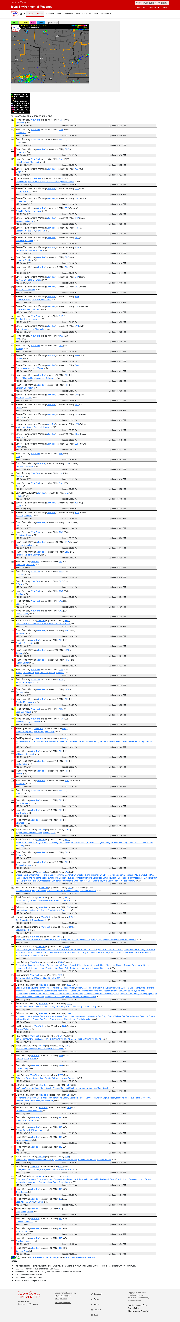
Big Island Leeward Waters (39, 1159)
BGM (77, 247)
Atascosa (56, 1169)
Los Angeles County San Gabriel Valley (65, 1006)
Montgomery (39, 378)
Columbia (20, 211)
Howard (46, 427)
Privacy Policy (133, 1308)
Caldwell (19, 299)
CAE (61, 129)
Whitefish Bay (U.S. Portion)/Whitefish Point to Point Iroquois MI (43, 900)
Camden (19, 387)
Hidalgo (19, 495)
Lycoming (37, 211)
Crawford (20, 1221)
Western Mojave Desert (26, 1097)
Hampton (35, 319)
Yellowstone (29, 289)
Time (33, 22)
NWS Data (80, 13)
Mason (30, 1211)
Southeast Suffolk (23, 890)
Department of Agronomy (28, 1304)
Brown (31, 1201)
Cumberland (21, 309)
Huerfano (20, 152)
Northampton (21, 763)
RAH (61, 119)
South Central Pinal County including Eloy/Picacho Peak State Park (73, 990)
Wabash (19, 1058)
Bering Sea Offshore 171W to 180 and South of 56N (38, 977)
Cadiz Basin (42, 1097)
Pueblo (28, 260)
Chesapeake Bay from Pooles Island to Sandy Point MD (40, 874)
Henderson (20, 968)
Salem (18, 803)
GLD (77, 355)
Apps (29, 13)
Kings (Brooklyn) (39, 890)
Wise (140, 965)
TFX (76, 227)
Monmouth (20, 564)
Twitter (96, 1299)
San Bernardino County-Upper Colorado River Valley (71, 1097)
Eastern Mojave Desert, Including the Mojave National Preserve (122, 1097)
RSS (96, 1314)
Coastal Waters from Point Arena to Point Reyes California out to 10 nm (77, 952)
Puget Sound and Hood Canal (29, 832)
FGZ (69, 907)
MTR (67, 946)
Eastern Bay (70, 874)
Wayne (39, 250)
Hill (60, 965)
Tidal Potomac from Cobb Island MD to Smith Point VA (130, 874)
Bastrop (27, 299)
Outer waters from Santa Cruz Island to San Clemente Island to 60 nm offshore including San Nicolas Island (62, 1179)
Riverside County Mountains (57, 1038)
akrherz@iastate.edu (63, 1302)
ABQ (61, 139)
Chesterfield (21, 132)
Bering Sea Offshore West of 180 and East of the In (38, 939)
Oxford (18, 407)
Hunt (56, 965)
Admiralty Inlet (49, 832)
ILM (60, 473)
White (26, 1058)
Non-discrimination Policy (138, 1305)
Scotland (25, 162)
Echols (19, 613)
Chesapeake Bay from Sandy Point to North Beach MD (111, 880)
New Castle (21, 813)
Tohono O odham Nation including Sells (101, 993)
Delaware (50, 378)
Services (93, 13)
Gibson (19, 1068)
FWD (60, 962)
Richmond (34, 162)
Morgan (24, 1201)
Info (58, 13)
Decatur (19, 358)
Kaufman (28, 965)
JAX (61, 345)
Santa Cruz (20, 535)
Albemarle (39, 328)
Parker (50, 965)
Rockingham (28, 682)
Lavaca (63, 1078)
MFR (64, 728)
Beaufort (19, 319)
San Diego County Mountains (84, 1016)
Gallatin (33, 1058)
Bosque (127, 965)
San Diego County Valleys (109, 1016)
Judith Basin (29, 230)
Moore (52, 672)
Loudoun (19, 417)
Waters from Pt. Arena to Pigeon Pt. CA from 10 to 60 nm (98, 949)
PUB (67, 149)
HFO (67, 1156)
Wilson (64, 1169)
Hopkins (95, 968)
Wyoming (29, 240)
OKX (70, 887)
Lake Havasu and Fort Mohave (29, 1110)
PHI (61, 178)
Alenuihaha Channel (87, 1159)
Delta (72, 968)
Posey (25, 1068)
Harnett (19, 672)
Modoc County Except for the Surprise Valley (35, 731)
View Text (35, 119)
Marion (19, 603)
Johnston (44, 672)
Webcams (105, 13)
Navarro (119, 965)
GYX (77, 404)
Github (96, 1304)
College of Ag (23, 1301)
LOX (71, 926)
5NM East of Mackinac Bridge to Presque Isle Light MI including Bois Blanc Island (51, 842)
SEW (67, 829)
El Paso (19, 584)
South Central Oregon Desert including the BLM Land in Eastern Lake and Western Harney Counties (109, 741)
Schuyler (39, 1201)
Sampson (20, 122)
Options (41, 22)
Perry (38, 309)
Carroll (30, 427)
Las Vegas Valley (23, 1087)
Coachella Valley (84, 1019)
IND (60, 1117)
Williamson (20, 1078)
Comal (18, 1169)
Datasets (49, 13)
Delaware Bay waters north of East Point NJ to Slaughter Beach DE (45, 181)
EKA (67, 620)
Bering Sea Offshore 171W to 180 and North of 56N (113, 939)
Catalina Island (22, 929)
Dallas (36, 965)
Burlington (28, 387)
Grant (25, 201)
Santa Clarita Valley (24, 1006)
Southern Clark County (99, 1087)
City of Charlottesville (25, 328)
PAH (61, 1055)
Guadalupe (46, 299)
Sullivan (28, 211)
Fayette (47, 1078)
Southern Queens (71, 890)
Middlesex (30, 564)
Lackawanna (21, 250)
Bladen (19, 476)
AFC (60, 936)
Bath (18, 486)
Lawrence (20, 1140)
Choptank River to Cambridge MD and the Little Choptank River (103, 877)
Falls (67, 968)
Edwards (35, 1130)
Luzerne (31, 250)
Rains (146, 965)
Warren (19, 773)
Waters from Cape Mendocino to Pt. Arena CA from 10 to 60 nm (43, 623)
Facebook (98, 1294)
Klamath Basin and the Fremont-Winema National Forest (40, 741)
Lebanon (29, 220)
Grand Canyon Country (57, 910)
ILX (60, 1198)
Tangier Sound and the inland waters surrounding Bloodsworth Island (45, 877)
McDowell (20, 240)
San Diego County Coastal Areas (30, 920)
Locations (24, 22)
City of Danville (33, 721)
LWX (77, 326)
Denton (66, 965)
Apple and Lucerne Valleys (27, 1016)
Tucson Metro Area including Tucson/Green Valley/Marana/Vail (56, 993)
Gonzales (36, 299)
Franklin (19, 525)
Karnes (71, 1169)
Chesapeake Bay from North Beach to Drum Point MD (63, 880)
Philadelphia (27, 378)
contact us (140, 7)
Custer (25, 662)
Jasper (27, 319)
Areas (38, 13)
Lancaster (20, 220)
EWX (77, 296)
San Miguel (26, 711)
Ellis (79, 965)
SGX (71, 917)
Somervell (94, 965)
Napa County (70, 1019)
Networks (68, 13)
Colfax (18, 142)
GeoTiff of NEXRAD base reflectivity (80, 1257)
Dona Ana (20, 574)
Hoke (18, 162)
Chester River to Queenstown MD (91, 874)
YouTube (97, 1309)
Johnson (86, 965)
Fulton (23, 1211)
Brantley (19, 348)
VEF (69, 1085)
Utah (18, 456)
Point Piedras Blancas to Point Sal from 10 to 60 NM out (40, 1048)
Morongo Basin (22, 1100)
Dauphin (31, 309)
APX (67, 839)
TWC (61, 335)
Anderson (35, 968)
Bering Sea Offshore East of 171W (75, 939)
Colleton (28, 554)
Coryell (73, 965)
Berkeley (19, 652)
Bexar (42, 1169)
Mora (18, 711)
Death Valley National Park (41, 1100)
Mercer (28, 865)
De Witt (36, 1169)
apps (165, 7)
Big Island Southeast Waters (64, 1159)
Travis (40, 368)
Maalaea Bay (21, 1159)
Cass (18, 1201)
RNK (61, 483)
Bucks (18, 378)
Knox (31, 1120)
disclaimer (154, 7)
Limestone (80, 968)
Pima (18, 338)
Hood (102, 965)
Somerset (29, 754)
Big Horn (19, 289)
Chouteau (40, 230)
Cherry (18, 446)
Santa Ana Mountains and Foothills (55, 1016)
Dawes (19, 191)
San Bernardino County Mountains (86, 1038)
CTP (67, 208)
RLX (77, 237)
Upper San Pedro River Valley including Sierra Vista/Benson (102, 987)
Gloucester (28, 643)
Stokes (19, 682)
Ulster (18, 171)
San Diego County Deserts (51, 1019)
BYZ (76, 286)
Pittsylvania (21, 721)
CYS (77, 188)
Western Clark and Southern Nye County (70, 1087)
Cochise (19, 594)
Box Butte (27, 191)
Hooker (19, 201)
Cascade (19, 230)
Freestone (49, 968)
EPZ (67, 492)
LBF (76, 198)
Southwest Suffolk (55, 890)
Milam (88, 968)
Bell (28, 968)
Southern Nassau (88, 890)
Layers (15, 22)
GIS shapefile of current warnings (43, 1257)
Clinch (25, 613)
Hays (34, 368)
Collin (134, 965)
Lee (41, 1078)
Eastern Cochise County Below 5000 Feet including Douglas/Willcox (45, 987)
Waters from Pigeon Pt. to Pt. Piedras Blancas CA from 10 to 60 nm (44, 949)
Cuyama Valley (89, 1006)
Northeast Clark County (41, 1087)
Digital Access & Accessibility (139, 1311)
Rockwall (20, 965)
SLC (61, 453)
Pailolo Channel (104, 1159)
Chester (19, 702)
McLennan (110, 965)
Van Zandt (59, 968)
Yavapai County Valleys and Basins (31, 910)
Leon (42, 968)
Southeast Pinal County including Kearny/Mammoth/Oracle (70, 996)
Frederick (38, 427)
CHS (61, 316)
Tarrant (43, 965)
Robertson (104, 968)
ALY (76, 168)
